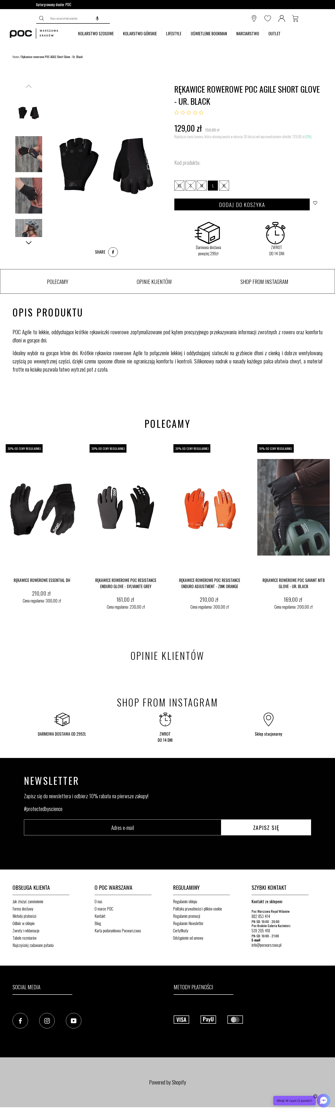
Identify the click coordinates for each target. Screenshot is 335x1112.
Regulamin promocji (186, 916)
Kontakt (100, 916)
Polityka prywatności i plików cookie (197, 909)
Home (16, 56)
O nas (98, 901)
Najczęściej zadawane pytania (33, 945)
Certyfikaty (180, 930)
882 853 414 (261, 916)
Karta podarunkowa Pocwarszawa (118, 930)
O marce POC (104, 909)
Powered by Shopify (167, 1082)
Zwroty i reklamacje (26, 930)
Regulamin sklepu (185, 901)
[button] (97, 18)
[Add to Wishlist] (316, 204)
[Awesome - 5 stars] (201, 112)
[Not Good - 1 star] (176, 112)
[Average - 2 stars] (182, 112)
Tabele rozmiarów (24, 938)
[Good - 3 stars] (189, 112)
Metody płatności (24, 916)
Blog (98, 923)
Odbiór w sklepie (24, 923)
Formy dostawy (23, 909)
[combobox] (79, 18)
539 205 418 (261, 930)
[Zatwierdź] (42, 18)
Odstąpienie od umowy (188, 938)
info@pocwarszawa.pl (266, 945)
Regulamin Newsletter (188, 923)
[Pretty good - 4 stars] (195, 112)
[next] (330, 527)
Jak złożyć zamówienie (28, 901)
